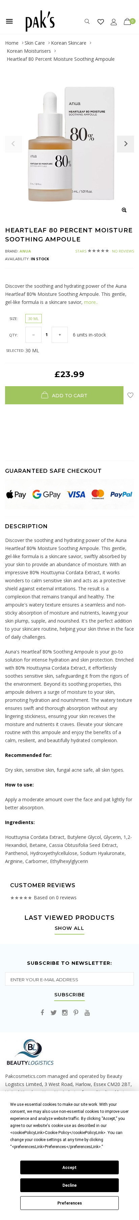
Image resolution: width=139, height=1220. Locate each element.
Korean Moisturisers (29, 51)
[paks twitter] (53, 1013)
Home (12, 43)
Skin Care (35, 43)
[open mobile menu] (9, 21)
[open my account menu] (113, 21)
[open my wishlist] (100, 21)
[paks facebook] (42, 1013)
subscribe (69, 995)
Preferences (69, 1203)
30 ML (33, 318)
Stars (104, 251)
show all (69, 928)
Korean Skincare (68, 43)
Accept (69, 1167)
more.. (90, 302)
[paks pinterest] (76, 1013)
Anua (25, 251)
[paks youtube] (87, 1013)
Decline (69, 1185)
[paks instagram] (65, 1013)
